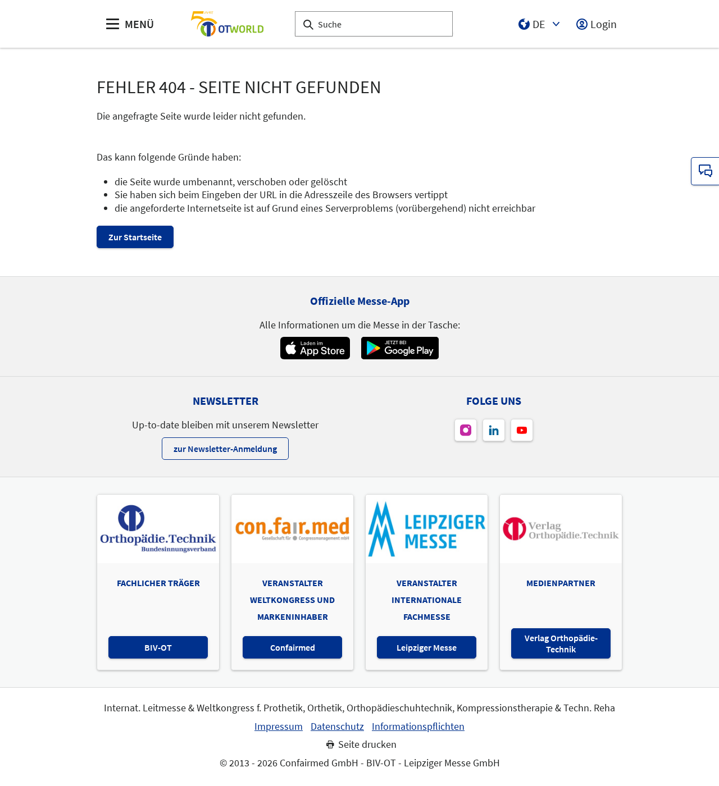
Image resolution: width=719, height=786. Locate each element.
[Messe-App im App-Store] (314, 348)
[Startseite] (227, 23)
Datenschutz (337, 726)
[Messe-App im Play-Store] (400, 348)
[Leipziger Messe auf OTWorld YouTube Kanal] (522, 430)
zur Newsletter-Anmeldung (225, 448)
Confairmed (292, 647)
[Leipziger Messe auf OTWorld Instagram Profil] (465, 430)
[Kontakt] (705, 171)
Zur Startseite (135, 237)
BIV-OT (158, 647)
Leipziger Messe (427, 647)
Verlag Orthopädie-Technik (561, 643)
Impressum (278, 726)
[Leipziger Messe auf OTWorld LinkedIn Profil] (494, 430)
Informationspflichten (418, 726)
